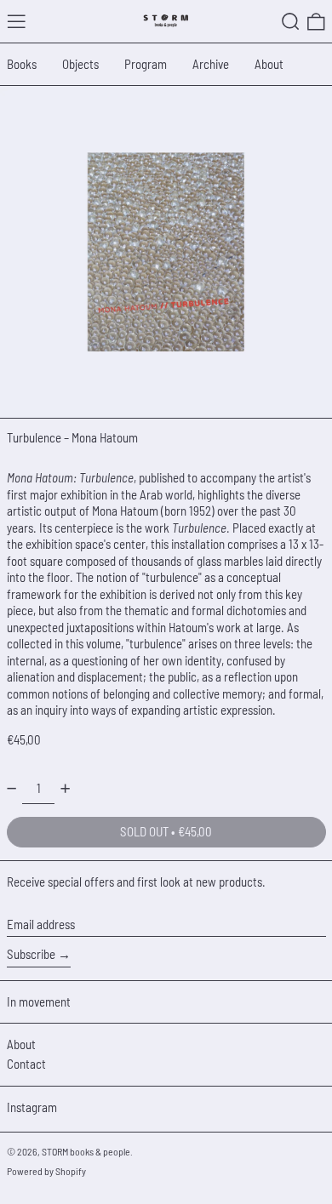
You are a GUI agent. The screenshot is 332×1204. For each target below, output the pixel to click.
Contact (26, 1063)
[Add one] (65, 788)
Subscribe (31, 953)
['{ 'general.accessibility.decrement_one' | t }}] (11, 788)
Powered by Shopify (46, 1171)
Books (22, 63)
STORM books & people (86, 1151)
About (269, 63)
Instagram (32, 1107)
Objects (80, 63)
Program (145, 63)
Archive (210, 63)
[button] (291, 21)
